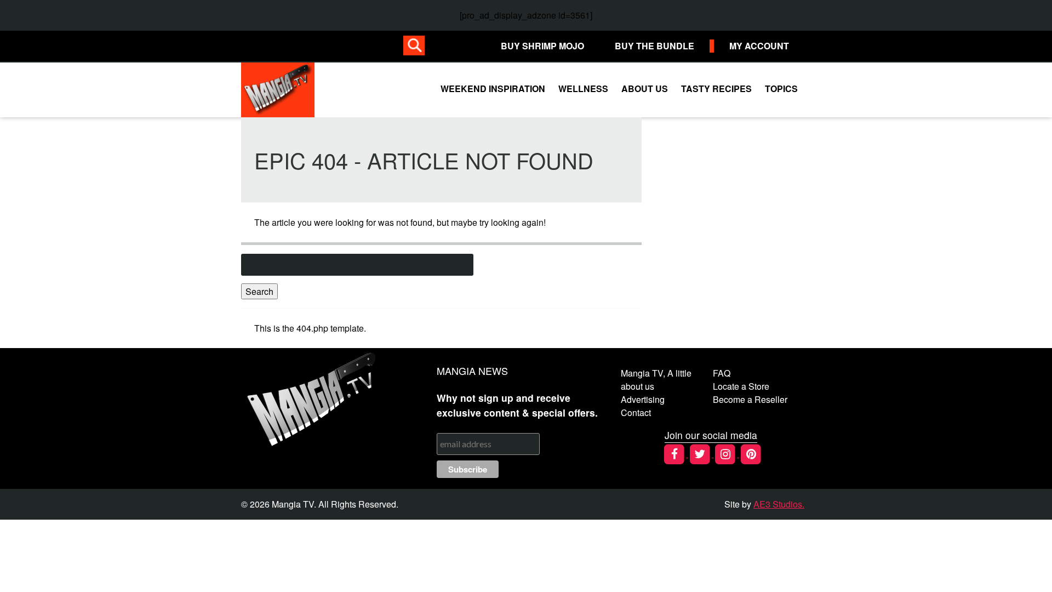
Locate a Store (741, 386)
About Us (644, 88)
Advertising (643, 399)
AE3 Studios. (778, 504)
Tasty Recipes (716, 88)
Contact (636, 412)
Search (259, 291)
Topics (781, 88)
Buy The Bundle (654, 45)
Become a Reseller (750, 399)
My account (759, 45)
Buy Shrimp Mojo (542, 45)
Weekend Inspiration (493, 88)
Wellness (583, 88)
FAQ (721, 373)
